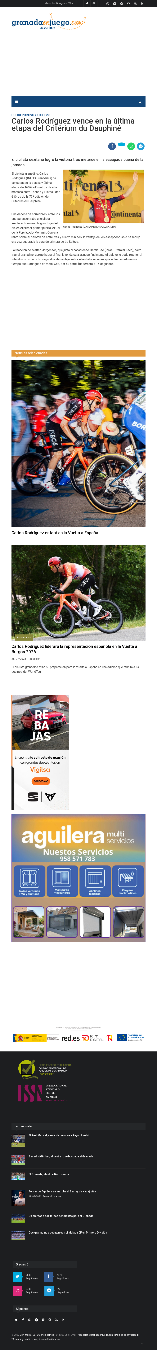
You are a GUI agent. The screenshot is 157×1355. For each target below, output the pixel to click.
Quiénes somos (45, 1335)
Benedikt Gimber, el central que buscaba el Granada (61, 1156)
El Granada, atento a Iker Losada (49, 1174)
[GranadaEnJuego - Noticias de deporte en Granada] (48, 21)
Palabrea (56, 1339)
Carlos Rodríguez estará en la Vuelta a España (54, 532)
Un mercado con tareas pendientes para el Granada (61, 1215)
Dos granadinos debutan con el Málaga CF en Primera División (68, 1232)
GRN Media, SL (27, 1335)
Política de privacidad (126, 1335)
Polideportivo (22, 115)
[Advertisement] (106, 59)
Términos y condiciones (24, 1339)
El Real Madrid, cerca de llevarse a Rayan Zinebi (59, 1135)
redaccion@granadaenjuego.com (96, 1335)
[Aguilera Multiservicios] (78, 878)
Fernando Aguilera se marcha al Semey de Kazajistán (62, 1191)
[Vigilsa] (78, 752)
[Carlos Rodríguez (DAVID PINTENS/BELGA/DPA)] (103, 196)
